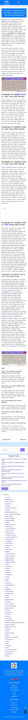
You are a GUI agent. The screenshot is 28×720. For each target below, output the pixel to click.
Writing (7, 656)
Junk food (12, 105)
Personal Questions (10, 606)
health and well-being (8, 288)
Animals (7, 510)
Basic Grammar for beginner (13, 514)
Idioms (7, 579)
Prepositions (8, 612)
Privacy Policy (14, 707)
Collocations (8, 526)
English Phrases (9, 558)
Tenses (7, 641)
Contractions (8, 545)
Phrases (7, 610)
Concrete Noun (9, 539)
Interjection (8, 583)
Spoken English (9, 633)
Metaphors (8, 589)
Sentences (8, 629)
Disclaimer (14, 712)
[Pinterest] (17, 679)
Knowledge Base (9, 585)
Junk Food (8, 225)
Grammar (8, 572)
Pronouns (8, 614)
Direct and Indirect (10, 554)
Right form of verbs (10, 626)
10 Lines (7, 497)
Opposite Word (9, 599)
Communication (9, 533)
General (7, 570)
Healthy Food (20, 94)
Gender (7, 568)
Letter (7, 587)
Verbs (7, 643)
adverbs (7, 506)
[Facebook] (11, 679)
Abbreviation (8, 499)
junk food (20, 426)
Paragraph (8, 601)
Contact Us (14, 705)
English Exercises (10, 556)
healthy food (19, 57)
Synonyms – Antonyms (11, 637)
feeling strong (19, 155)
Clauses (7, 522)
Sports (7, 635)
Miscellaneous (9, 591)
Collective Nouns (10, 524)
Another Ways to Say (11, 512)
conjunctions (8, 543)
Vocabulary (8, 645)
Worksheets (8, 654)
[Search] (22, 449)
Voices (7, 647)
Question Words (9, 620)
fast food (9, 304)
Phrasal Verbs (9, 608)
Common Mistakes (10, 528)
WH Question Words (11, 649)
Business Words (9, 520)
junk (5, 121)
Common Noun (9, 531)
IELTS (7, 581)
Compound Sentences (11, 537)
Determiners (8, 549)
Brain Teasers (9, 516)
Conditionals (8, 541)
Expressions (8, 566)
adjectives (8, 503)
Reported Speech (10, 624)
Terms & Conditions (14, 709)
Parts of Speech (9, 604)
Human (7, 576)
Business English (10, 518)
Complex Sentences (10, 535)
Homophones (9, 574)
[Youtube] (14, 679)
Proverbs (7, 616)
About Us (14, 702)
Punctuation (8, 618)
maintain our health (7, 318)
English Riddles (9, 560)
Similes (7, 631)
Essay (7, 564)
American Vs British (10, 508)
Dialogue (7, 551)
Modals (7, 595)
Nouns (7, 597)
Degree (7, 547)
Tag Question (9, 639)
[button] (18, 2)
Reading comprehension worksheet (14, 622)
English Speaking (10, 562)
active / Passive (9, 501)
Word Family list (9, 651)
